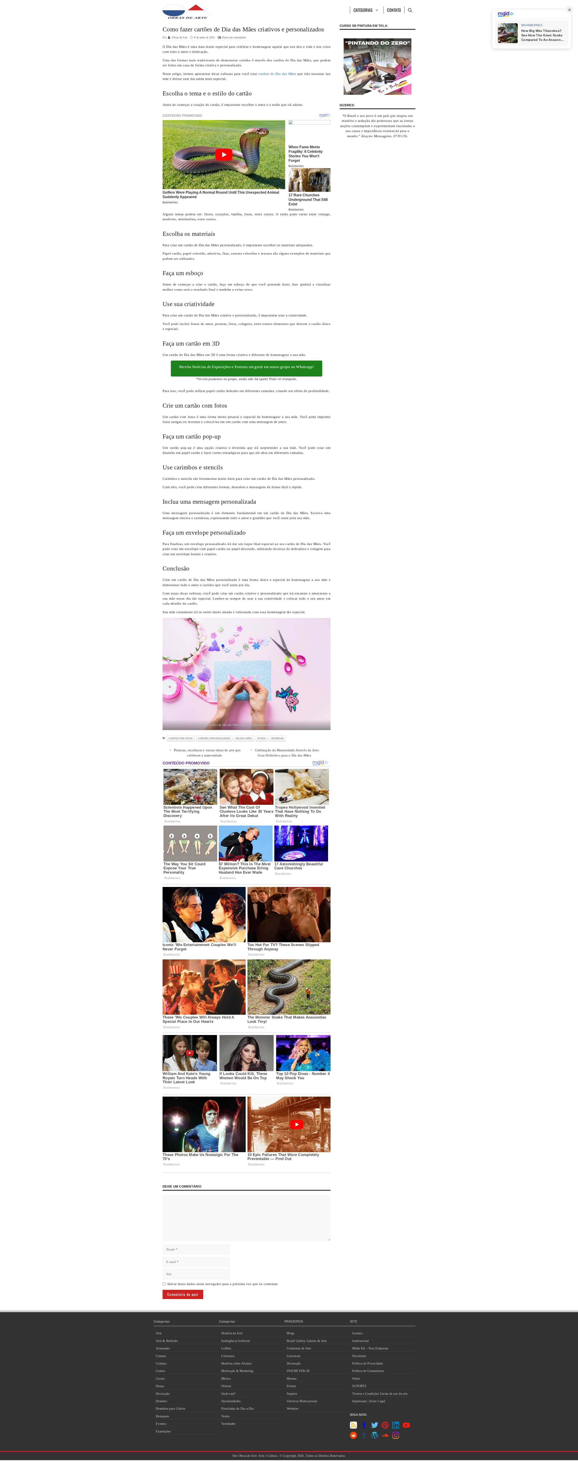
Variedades (228, 1423)
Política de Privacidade (367, 1363)
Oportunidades (230, 1401)
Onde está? (228, 1393)
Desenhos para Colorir (170, 1408)
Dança (160, 1386)
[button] (409, 10)
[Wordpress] (374, 1437)
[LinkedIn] (395, 1427)
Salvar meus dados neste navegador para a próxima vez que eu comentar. (223, 1284)
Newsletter (359, 1356)
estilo (262, 738)
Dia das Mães (244, 738)
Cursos (160, 1378)
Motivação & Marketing (237, 1371)
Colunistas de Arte (299, 1348)
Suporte (292, 1393)
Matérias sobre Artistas (236, 1363)
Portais (291, 1386)
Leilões (226, 1348)
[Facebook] (364, 1427)
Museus (292, 1378)
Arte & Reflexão (167, 1341)
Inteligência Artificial (235, 1341)
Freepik (294, 724)
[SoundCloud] (385, 1437)
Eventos (161, 1423)
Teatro (225, 1416)
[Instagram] (395, 1437)
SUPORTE (359, 1386)
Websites (292, 1408)
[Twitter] (374, 1427)
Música (226, 1378)
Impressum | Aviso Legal (368, 1401)
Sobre (356, 1378)
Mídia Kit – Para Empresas (370, 1348)
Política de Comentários (368, 1371)
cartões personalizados (214, 738)
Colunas (161, 1363)
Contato (394, 10)
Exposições (163, 1431)
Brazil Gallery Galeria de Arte (307, 1341)
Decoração (163, 1393)
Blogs (290, 1333)
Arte (159, 1333)
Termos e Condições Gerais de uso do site (380, 1393)
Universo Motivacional (302, 1401)
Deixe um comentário (234, 37)
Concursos (293, 1356)
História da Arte (231, 1333)
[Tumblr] (364, 1437)
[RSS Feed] (353, 1427)
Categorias (363, 10)
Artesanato (163, 1348)
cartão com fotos (181, 738)
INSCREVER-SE (298, 1371)
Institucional (360, 1341)
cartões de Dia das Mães (277, 74)
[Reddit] (353, 1437)
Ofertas (226, 1386)
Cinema (161, 1356)
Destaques (162, 1416)
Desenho (161, 1401)
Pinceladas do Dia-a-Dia (237, 1408)
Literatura (228, 1356)
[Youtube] (406, 1427)
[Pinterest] (385, 1427)
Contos (160, 1371)
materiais (277, 738)
